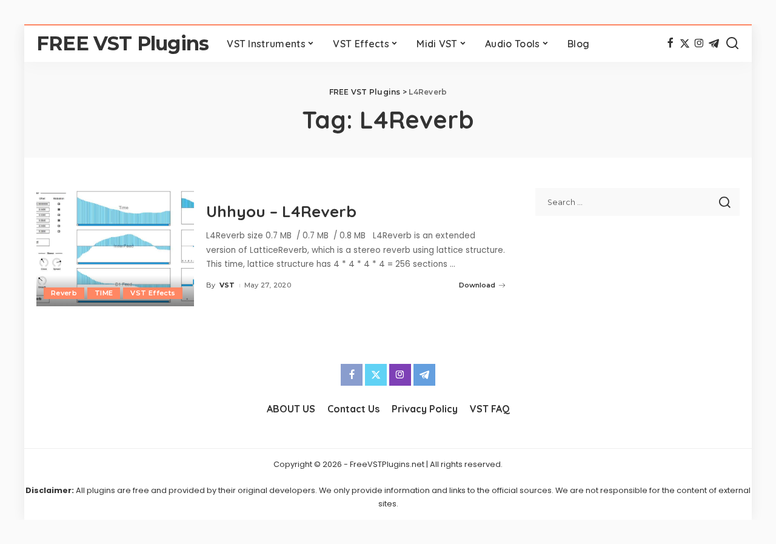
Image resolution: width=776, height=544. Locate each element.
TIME (104, 293)
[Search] (732, 43)
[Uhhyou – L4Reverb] (115, 247)
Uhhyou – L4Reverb (281, 211)
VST (227, 285)
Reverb (64, 293)
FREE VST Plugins (122, 43)
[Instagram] (699, 43)
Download (477, 285)
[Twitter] (685, 43)
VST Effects (152, 293)
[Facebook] (670, 43)
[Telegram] (714, 43)
